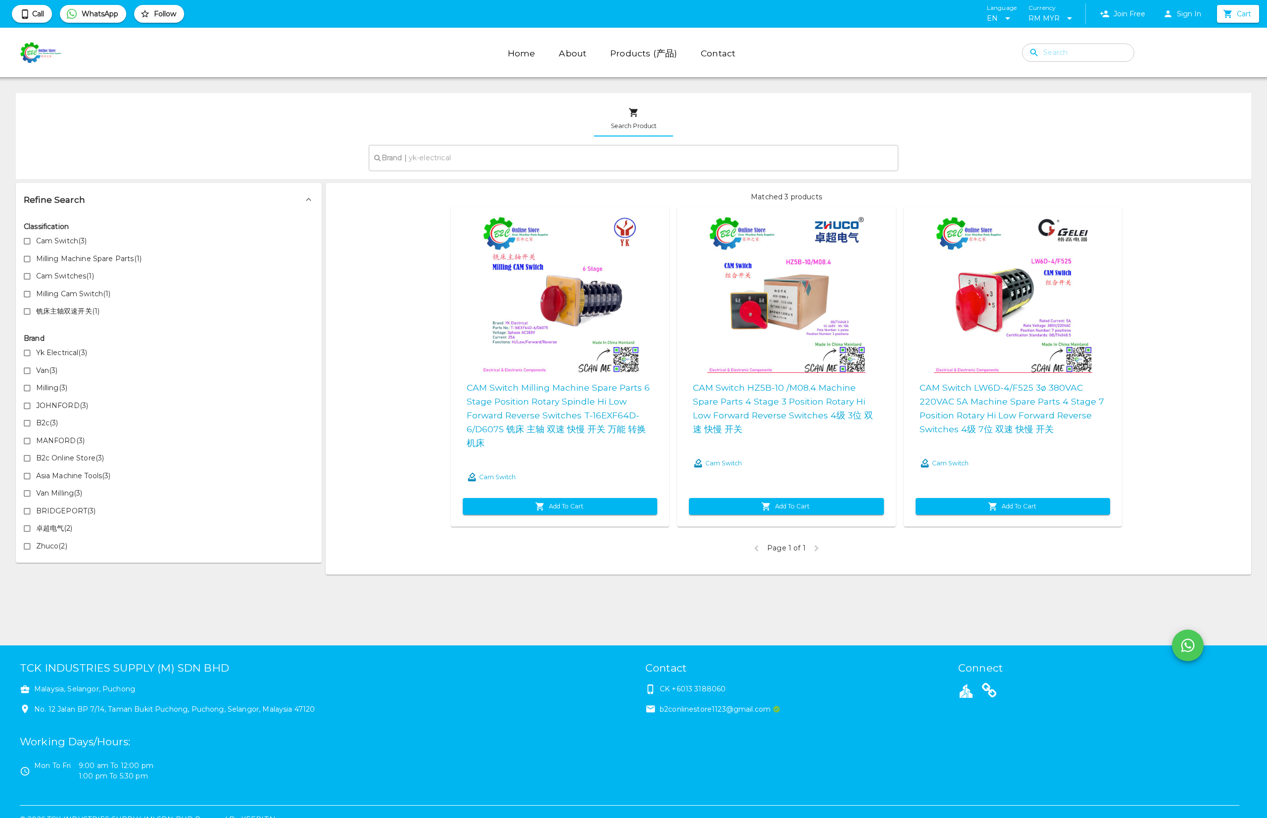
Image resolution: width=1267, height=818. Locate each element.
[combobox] (633, 157)
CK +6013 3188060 (693, 688)
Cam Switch (497, 477)
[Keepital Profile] (966, 690)
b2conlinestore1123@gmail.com (715, 709)
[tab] (633, 118)
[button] (169, 200)
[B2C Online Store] (989, 691)
